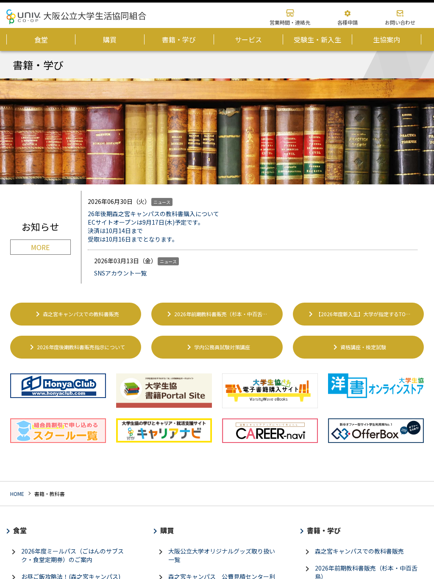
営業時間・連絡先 (290, 22)
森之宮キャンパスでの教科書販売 (76, 314)
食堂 (17, 530)
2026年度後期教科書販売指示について (76, 347)
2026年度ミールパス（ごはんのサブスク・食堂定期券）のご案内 (66, 555)
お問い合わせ (400, 22)
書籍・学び (321, 530)
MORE (40, 247)
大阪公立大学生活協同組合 (94, 15)
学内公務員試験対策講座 (217, 347)
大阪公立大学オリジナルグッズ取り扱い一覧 (215, 555)
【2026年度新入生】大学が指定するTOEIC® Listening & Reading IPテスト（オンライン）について (365, 314)
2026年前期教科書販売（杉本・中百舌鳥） (218, 314)
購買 (164, 530)
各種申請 (347, 22)
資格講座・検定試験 (358, 347)
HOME (17, 493)
